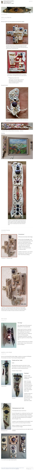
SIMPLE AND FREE (6, 352)
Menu (31, 1)
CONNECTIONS (5, 230)
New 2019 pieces (6, 17)
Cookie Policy (17, 468)
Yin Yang (4, 319)
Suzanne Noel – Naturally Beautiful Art (9, 2)
